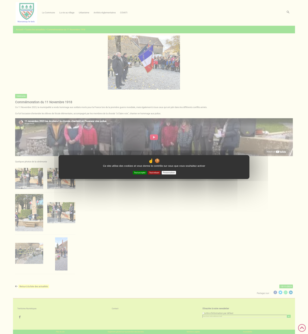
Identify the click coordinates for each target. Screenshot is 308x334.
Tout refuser (154, 173)
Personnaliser (169, 173)
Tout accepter (139, 173)
